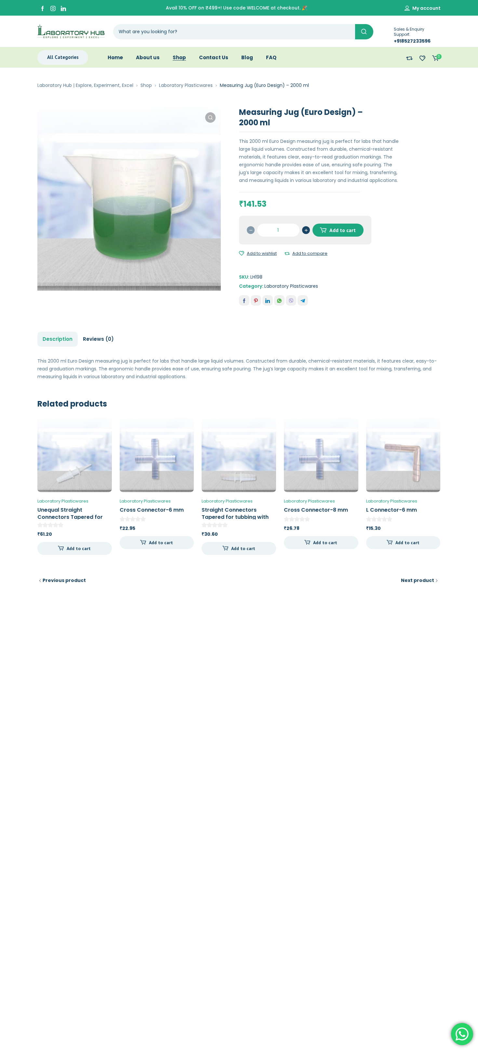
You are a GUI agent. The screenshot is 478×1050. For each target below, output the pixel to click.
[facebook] (42, 8)
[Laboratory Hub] (71, 31)
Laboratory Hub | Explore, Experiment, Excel (85, 85)
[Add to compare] (287, 253)
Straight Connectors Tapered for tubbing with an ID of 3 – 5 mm (235, 517)
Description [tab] (58, 339)
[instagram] (53, 8)
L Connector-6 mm (391, 510)
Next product (417, 580)
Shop (146, 85)
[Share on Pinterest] (256, 300)
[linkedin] (63, 8)
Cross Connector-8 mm (316, 510)
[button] (210, 117)
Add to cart (342, 230)
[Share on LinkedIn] (267, 300)
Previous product (64, 580)
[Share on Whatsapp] (279, 300)
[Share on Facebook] (244, 300)
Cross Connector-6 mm (152, 510)
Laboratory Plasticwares (186, 85)
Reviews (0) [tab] (98, 339)
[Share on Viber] (291, 300)
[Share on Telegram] (303, 300)
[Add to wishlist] (241, 253)
